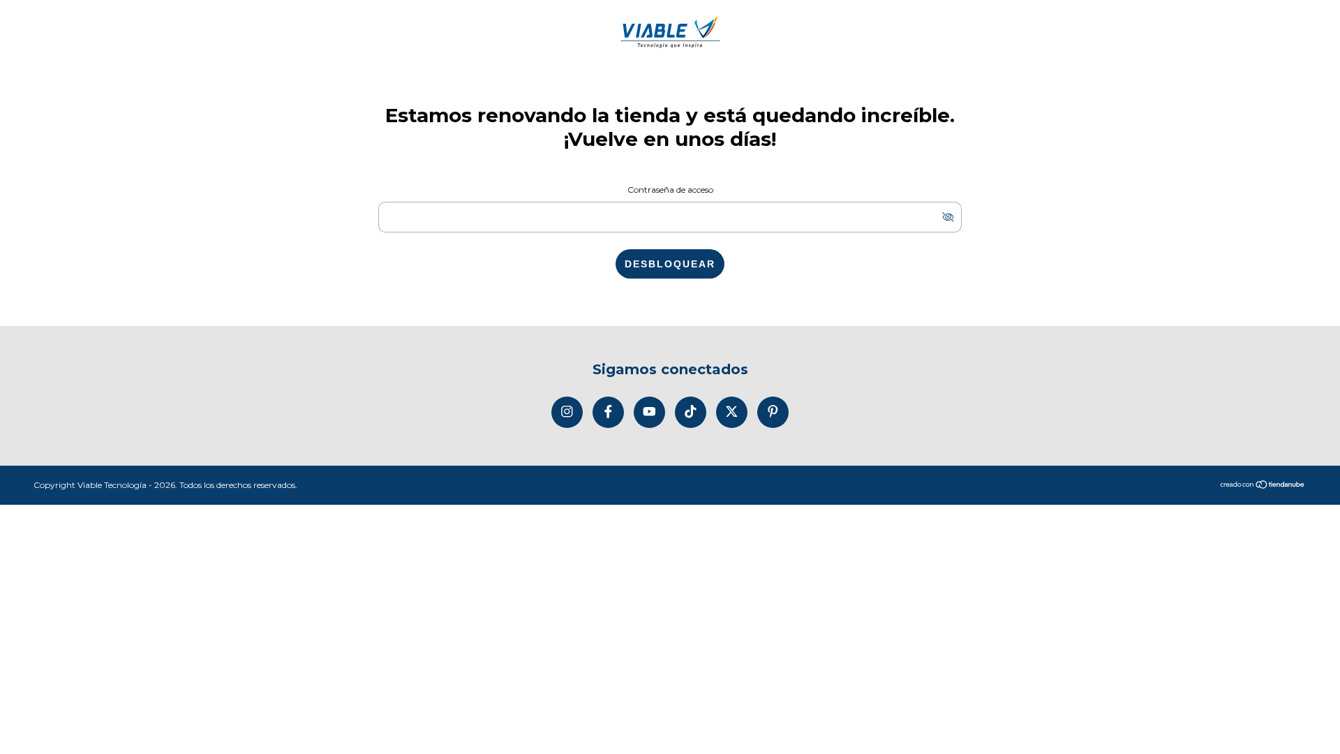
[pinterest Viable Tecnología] (773, 412)
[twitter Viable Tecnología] (731, 412)
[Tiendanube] (1262, 485)
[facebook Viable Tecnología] (608, 412)
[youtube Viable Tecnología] (649, 412)
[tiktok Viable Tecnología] (690, 412)
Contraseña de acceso (670, 189)
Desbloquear (670, 263)
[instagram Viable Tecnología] (567, 412)
